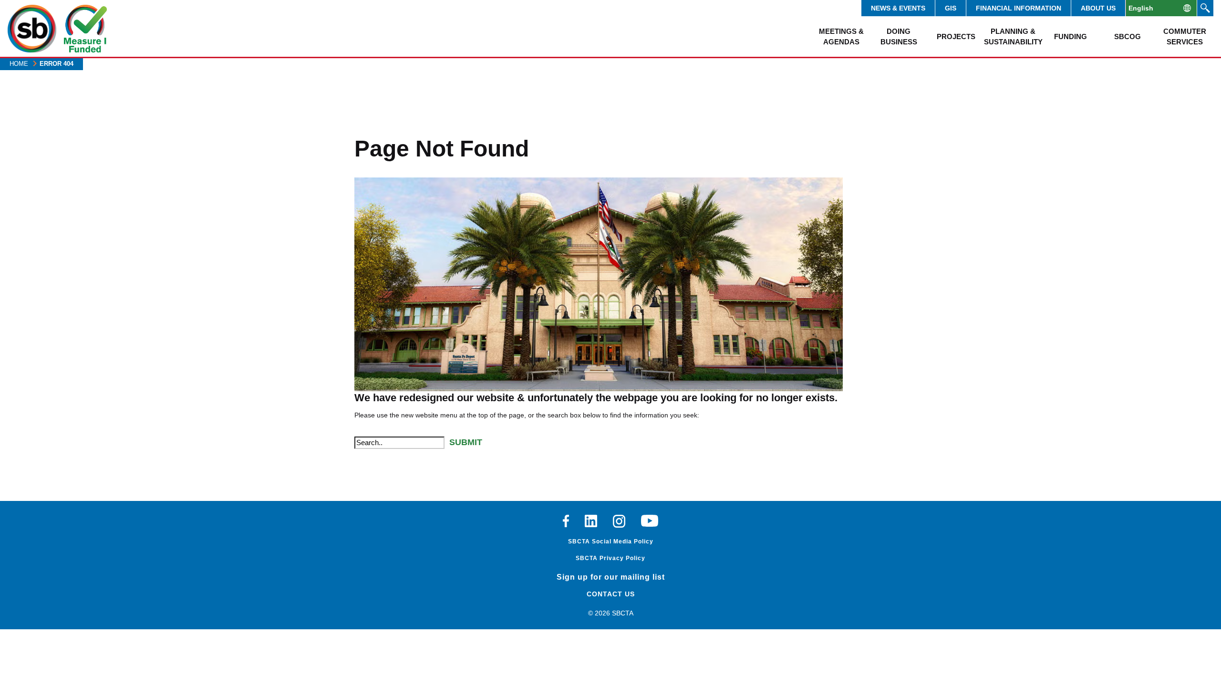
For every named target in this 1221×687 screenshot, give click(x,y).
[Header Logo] (32, 28)
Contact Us (611, 594)
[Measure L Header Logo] (85, 28)
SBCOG (1127, 36)
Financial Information (1018, 8)
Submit (465, 442)
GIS (950, 8)
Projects (956, 36)
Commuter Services (1184, 36)
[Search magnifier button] (1205, 8)
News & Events (898, 8)
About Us (1098, 8)
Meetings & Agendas (841, 36)
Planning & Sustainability (1013, 36)
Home (19, 63)
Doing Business (898, 36)
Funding (1070, 36)
